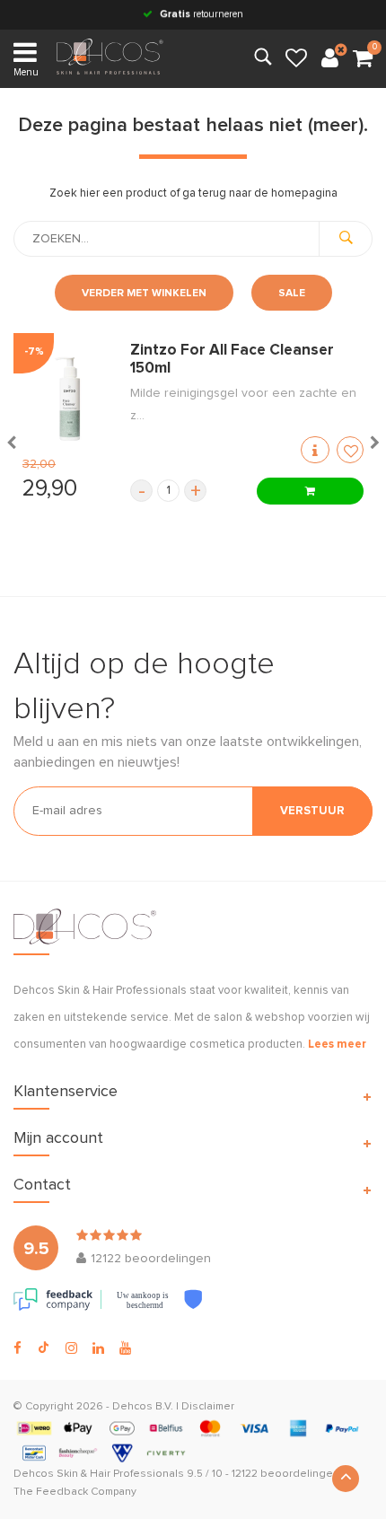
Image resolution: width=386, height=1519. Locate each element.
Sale (291, 293)
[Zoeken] (346, 239)
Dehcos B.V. (142, 1406)
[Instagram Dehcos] (71, 1348)
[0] (363, 59)
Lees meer (337, 1044)
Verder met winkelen (144, 293)
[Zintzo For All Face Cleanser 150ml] (67, 399)
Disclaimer (207, 1406)
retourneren (201, 14)
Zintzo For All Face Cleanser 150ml (232, 359)
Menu (26, 72)
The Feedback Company (74, 1492)
